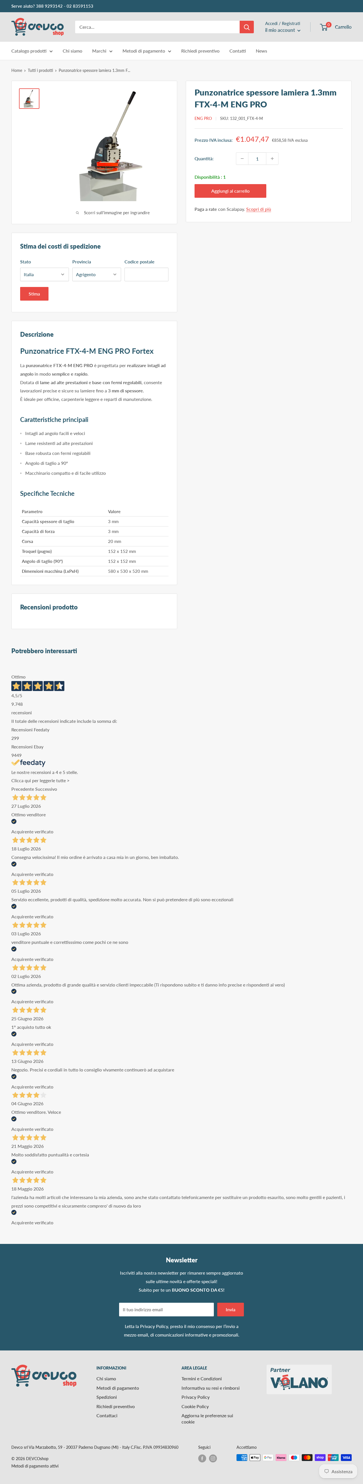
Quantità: (204, 158)
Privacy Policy (154, 1326)
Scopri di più (258, 209)
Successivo (46, 789)
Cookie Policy (195, 1406)
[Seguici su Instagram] (213, 1458)
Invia (230, 1309)
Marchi (99, 50)
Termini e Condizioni (202, 1378)
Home (16, 70)
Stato (25, 261)
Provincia (81, 261)
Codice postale (139, 261)
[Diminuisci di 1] (242, 159)
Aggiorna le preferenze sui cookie (207, 1418)
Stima (34, 293)
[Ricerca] (247, 27)
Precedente (22, 789)
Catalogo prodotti (29, 50)
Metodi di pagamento (144, 50)
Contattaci (106, 1415)
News (261, 50)
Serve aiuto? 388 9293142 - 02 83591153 (52, 6)
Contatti (237, 50)
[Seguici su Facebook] (202, 1458)
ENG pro (203, 118)
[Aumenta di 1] (272, 159)
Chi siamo (72, 50)
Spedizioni (106, 1397)
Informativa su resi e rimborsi (211, 1388)
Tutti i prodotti (40, 70)
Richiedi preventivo (200, 50)
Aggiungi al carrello (230, 190)
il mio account (280, 30)
